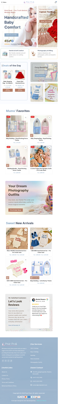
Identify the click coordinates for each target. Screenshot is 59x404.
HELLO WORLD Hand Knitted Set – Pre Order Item (17, 251)
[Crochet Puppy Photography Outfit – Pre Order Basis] (41, 156)
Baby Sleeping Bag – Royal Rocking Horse (41, 139)
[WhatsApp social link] (8, 361)
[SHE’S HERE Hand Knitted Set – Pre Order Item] (17, 268)
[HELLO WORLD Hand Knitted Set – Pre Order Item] (17, 238)
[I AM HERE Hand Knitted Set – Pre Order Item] (41, 238)
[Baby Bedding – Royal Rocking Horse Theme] (17, 126)
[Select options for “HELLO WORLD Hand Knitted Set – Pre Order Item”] (7, 247)
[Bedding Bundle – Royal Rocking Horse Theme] (17, 156)
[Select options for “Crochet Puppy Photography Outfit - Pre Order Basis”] (31, 165)
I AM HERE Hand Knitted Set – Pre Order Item (41, 251)
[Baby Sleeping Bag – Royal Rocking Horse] (41, 126)
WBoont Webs (41, 400)
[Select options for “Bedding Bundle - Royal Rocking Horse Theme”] (7, 165)
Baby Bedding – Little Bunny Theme (41, 281)
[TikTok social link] (11, 361)
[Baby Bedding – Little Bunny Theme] (41, 268)
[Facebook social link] (3, 361)
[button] (37, 329)
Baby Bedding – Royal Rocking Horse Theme (17, 139)
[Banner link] (44, 72)
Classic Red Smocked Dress (20, 82)
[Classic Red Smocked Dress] (20, 75)
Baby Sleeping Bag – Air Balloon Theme (8, 83)
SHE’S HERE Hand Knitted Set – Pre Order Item (17, 281)
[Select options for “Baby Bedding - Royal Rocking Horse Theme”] (7, 135)
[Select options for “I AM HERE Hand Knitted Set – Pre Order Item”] (31, 247)
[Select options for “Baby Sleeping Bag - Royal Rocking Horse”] (31, 135)
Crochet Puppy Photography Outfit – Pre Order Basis (41, 169)
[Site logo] (29, 2)
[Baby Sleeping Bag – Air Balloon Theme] (8, 75)
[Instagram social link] (6, 361)
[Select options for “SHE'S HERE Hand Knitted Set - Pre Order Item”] (7, 277)
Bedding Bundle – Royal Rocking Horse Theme (16, 169)
